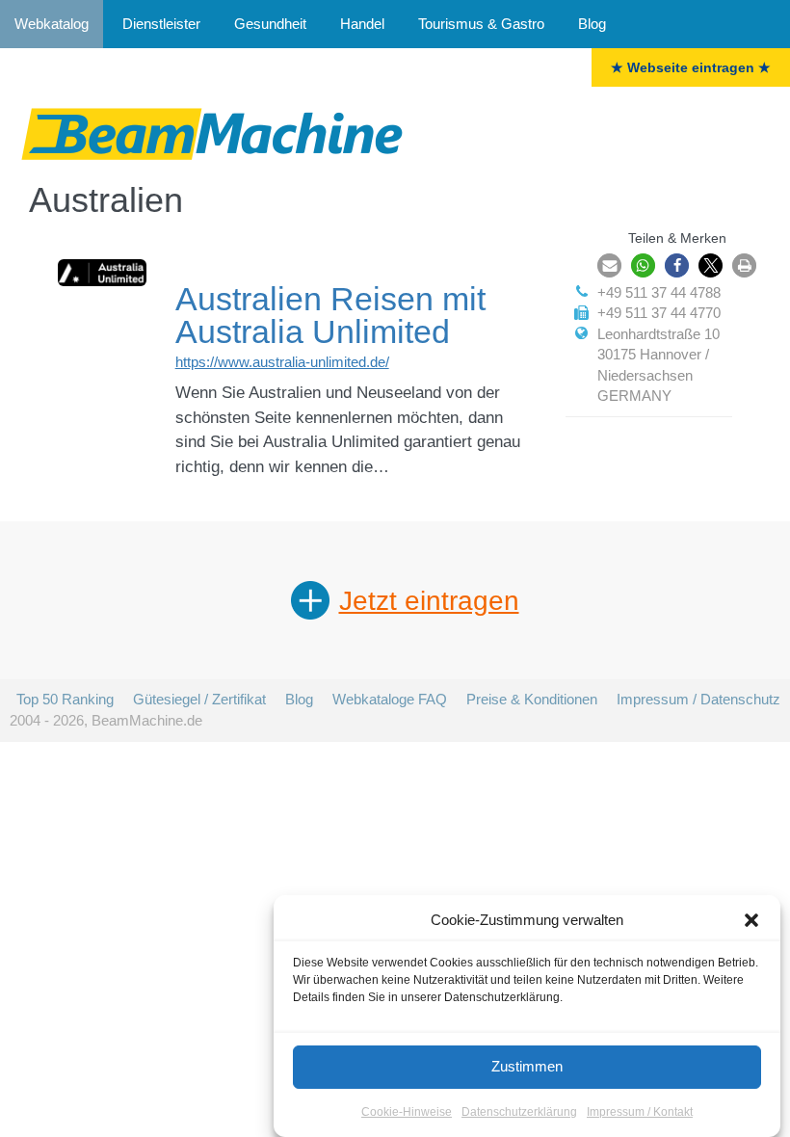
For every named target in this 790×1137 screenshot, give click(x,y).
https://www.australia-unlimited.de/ (282, 362)
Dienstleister (161, 23)
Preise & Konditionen (531, 699)
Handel (362, 23)
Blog (592, 23)
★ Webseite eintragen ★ (691, 67)
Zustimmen (527, 1066)
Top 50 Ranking (65, 699)
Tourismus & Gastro (481, 23)
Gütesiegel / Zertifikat (199, 699)
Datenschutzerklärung (519, 1112)
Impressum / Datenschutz (698, 699)
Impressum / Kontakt (640, 1112)
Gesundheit (270, 23)
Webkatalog (51, 23)
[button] (751, 920)
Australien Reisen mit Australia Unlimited (330, 315)
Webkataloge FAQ (389, 699)
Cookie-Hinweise (406, 1112)
